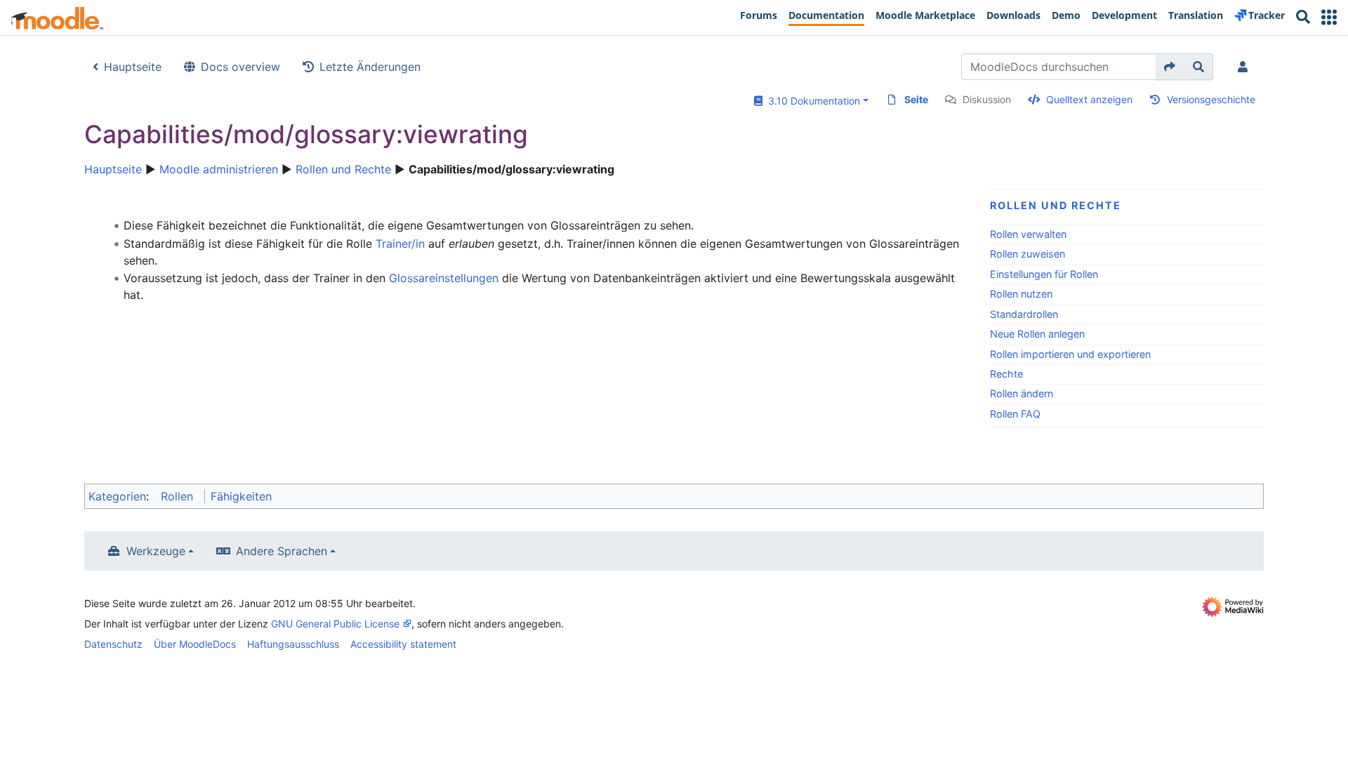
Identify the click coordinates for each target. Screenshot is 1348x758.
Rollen (177, 496)
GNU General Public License (335, 624)
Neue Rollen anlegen (1037, 334)
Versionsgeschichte (1211, 99)
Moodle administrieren (218, 169)
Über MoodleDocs (195, 644)
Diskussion (987, 99)
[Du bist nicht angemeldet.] (1245, 67)
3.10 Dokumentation (811, 101)
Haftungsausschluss (293, 644)
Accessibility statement (403, 644)
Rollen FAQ (1015, 414)
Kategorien (117, 496)
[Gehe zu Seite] (1170, 66)
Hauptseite (132, 67)
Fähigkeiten (241, 496)
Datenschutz (113, 644)
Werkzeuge (155, 551)
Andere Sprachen (281, 551)
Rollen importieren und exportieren (1070, 354)
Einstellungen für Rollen (1044, 274)
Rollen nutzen (1021, 294)
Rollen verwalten (1028, 234)
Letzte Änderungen (370, 67)
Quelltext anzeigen (1089, 99)
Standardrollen (1024, 314)
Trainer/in (400, 244)
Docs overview (240, 67)
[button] (1329, 17)
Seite (916, 99)
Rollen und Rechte (343, 169)
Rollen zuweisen (1027, 254)
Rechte (1006, 374)
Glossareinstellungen (443, 278)
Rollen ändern (1021, 393)
